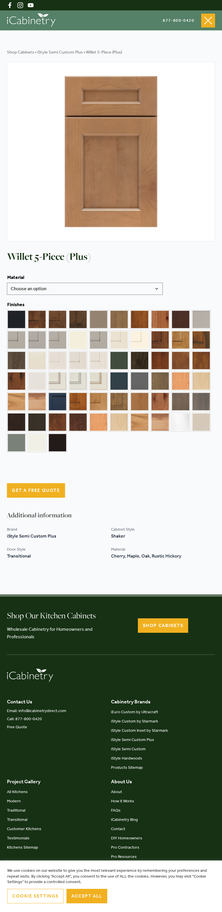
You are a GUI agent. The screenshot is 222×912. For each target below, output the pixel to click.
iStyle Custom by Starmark (134, 721)
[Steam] (37, 442)
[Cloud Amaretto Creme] (16, 340)
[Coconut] (78, 340)
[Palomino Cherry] (78, 401)
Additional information (39, 515)
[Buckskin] (119, 319)
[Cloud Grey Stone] (37, 340)
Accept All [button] (86, 896)
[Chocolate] (180, 319)
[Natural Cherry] (180, 381)
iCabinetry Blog (124, 819)
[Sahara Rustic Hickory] (160, 401)
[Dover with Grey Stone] (78, 360)
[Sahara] (139, 401)
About (116, 791)
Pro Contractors (125, 847)
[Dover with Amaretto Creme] (57, 360)
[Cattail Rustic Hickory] (160, 319)
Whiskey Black (57, 442)
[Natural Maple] (201, 381)
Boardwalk (98, 319)
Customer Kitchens (24, 828)
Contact (118, 828)
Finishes (16, 304)
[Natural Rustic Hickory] (37, 401)
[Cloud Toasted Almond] (57, 340)
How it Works (122, 801)
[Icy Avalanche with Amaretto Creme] (57, 381)
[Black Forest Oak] (78, 319)
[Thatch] (16, 422)
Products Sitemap (127, 767)
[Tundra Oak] (78, 422)
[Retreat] (16, 442)
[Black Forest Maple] (57, 319)
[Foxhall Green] (119, 360)
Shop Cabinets (20, 52)
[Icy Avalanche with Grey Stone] (78, 381)
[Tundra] (57, 422)
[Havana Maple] (180, 360)
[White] (180, 422)
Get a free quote (36, 490)
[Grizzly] (139, 360)
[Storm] (201, 401)
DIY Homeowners (126, 838)
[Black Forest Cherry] (37, 319)
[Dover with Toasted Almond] (98, 360)
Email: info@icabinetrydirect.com (36, 710)
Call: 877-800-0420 (24, 718)
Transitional (17, 819)
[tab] (39, 515)
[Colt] (16, 360)
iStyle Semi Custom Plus (60, 52)
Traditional (16, 810)
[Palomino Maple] (98, 401)
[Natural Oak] (16, 401)
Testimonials (18, 838)
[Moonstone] (139, 381)
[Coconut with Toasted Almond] (139, 340)
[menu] (208, 20)
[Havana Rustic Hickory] (16, 381)
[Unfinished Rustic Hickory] (160, 422)
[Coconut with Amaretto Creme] (98, 340)
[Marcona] (201, 422)
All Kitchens (17, 791)
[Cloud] (201, 319)
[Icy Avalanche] (37, 381)
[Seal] (180, 401)
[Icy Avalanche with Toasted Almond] (98, 381)
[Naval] (57, 401)
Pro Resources (124, 856)
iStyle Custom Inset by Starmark (139, 730)
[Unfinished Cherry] (98, 422)
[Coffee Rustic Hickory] (201, 340)
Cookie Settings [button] (35, 896)
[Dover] (37, 360)
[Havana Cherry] (160, 360)
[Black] (16, 319)
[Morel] (160, 381)
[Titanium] (37, 422)
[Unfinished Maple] (119, 422)
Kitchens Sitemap (22, 847)
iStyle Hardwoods (126, 758)
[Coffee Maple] (180, 340)
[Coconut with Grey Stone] (119, 340)
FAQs (116, 810)
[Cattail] (139, 319)
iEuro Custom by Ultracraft (134, 711)
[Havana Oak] (201, 360)
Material (15, 277)
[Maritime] (119, 381)
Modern (14, 801)
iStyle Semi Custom (128, 748)
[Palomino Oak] (119, 401)
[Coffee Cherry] (160, 340)
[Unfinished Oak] (139, 422)
